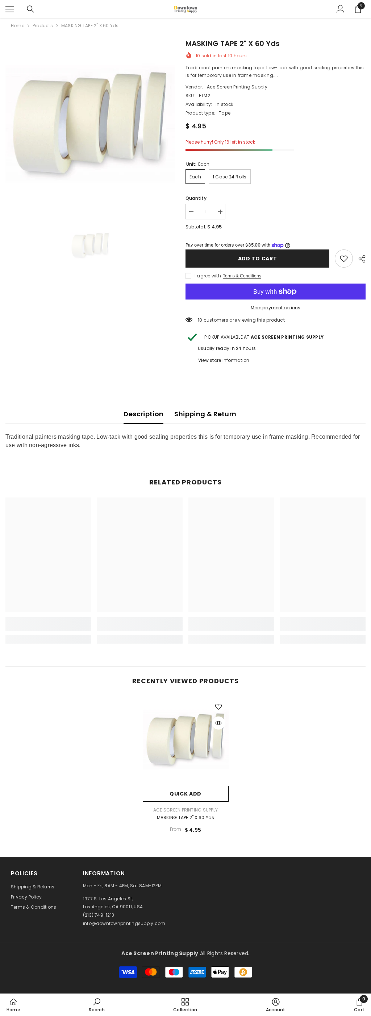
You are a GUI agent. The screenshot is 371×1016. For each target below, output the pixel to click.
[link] (344, 258)
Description (143, 413)
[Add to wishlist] (218, 706)
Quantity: (197, 198)
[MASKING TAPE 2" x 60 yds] (186, 739)
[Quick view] (218, 723)
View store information (223, 360)
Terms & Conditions (242, 275)
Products (43, 25)
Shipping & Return (205, 413)
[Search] (30, 9)
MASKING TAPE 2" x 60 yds (185, 817)
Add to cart (257, 258)
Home (17, 25)
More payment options (275, 308)
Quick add (185, 793)
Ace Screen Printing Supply (237, 87)
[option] (90, 122)
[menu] (9, 9)
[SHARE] (359, 259)
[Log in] (341, 9)
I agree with (208, 276)
